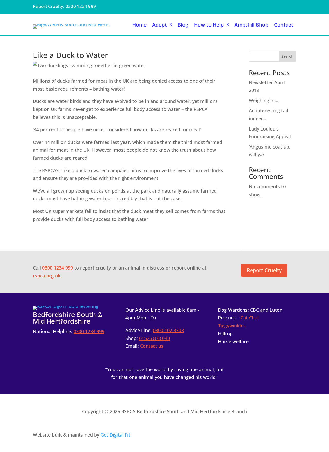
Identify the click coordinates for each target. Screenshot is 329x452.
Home (139, 25)
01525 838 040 (154, 338)
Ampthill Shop (251, 25)
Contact (283, 25)
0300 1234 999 (81, 6)
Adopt (159, 25)
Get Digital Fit (115, 435)
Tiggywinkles (232, 326)
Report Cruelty (264, 270)
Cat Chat (250, 318)
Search (287, 56)
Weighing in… (263, 100)
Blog (183, 25)
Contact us (151, 346)
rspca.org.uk (46, 276)
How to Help (209, 25)
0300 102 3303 (168, 330)
